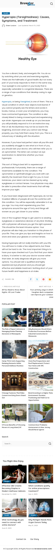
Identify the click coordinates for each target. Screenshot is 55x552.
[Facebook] (30, 279)
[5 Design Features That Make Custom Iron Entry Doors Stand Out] (14, 381)
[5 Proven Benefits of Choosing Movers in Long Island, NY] (14, 413)
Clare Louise (11, 25)
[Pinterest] (43, 279)
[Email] (49, 279)
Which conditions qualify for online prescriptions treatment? (39, 488)
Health (5, 13)
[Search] (51, 4)
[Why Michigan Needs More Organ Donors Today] (40, 508)
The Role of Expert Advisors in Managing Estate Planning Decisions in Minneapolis (13, 331)
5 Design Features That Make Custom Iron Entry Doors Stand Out (14, 395)
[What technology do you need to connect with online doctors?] (14, 508)
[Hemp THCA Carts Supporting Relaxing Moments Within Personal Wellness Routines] (14, 349)
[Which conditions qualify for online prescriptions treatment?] (40, 474)
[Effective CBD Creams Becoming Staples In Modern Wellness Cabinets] (14, 474)
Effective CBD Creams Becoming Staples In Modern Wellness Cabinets (13, 488)
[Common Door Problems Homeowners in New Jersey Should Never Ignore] (40, 413)
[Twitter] (37, 279)
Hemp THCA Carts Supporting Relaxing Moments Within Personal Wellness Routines (13, 363)
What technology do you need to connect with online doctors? (13, 522)
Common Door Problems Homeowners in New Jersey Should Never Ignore (39, 427)
